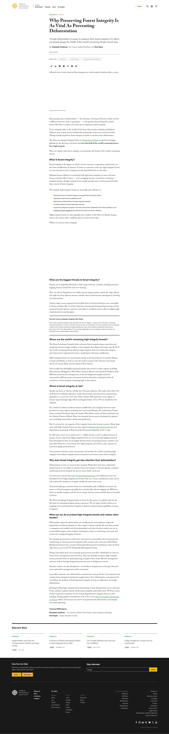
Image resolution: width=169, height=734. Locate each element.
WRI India (125, 703)
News (54, 7)
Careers (154, 703)
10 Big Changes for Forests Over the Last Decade (138, 641)
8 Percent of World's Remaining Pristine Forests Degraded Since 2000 (64, 641)
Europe (53, 702)
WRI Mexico (124, 708)
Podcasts (47, 7)
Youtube (156, 722)
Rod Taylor (99, 47)
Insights (37, 5)
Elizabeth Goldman (60, 47)
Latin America (55, 705)
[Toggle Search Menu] (147, 6)
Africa (53, 698)
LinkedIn (143, 722)
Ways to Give (27, 674)
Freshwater (69, 710)
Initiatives (37, 696)
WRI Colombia (124, 701)
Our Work (54, 691)
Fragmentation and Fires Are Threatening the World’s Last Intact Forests (25, 643)
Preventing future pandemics (63, 210)
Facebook (136, 722)
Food (67, 705)
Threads (146, 722)
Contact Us (154, 691)
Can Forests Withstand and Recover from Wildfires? (101, 641)
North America (55, 707)
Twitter (153, 722)
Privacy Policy (153, 708)
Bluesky (150, 722)
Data (35, 694)
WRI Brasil (125, 696)
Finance (82, 702)
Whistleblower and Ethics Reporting (146, 713)
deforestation (62, 59)
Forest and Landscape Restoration (91, 59)
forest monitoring (74, 59)
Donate (139, 6)
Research (37, 691)
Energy (68, 702)
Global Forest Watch (90, 140)
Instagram (140, 722)
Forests (15, 636)
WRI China (125, 698)
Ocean (68, 712)
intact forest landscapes (87, 476)
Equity (82, 700)
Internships (154, 706)
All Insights (61, 7)
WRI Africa (125, 694)
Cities (67, 698)
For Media (154, 698)
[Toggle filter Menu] (151, 6)
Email (90, 670)
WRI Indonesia (124, 706)
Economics (83, 698)
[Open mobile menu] (156, 6)
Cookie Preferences (151, 715)
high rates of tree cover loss (102, 427)
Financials (154, 701)
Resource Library (152, 696)
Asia (52, 700)
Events (155, 694)
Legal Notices (153, 711)
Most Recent (39, 7)
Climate (68, 700)
